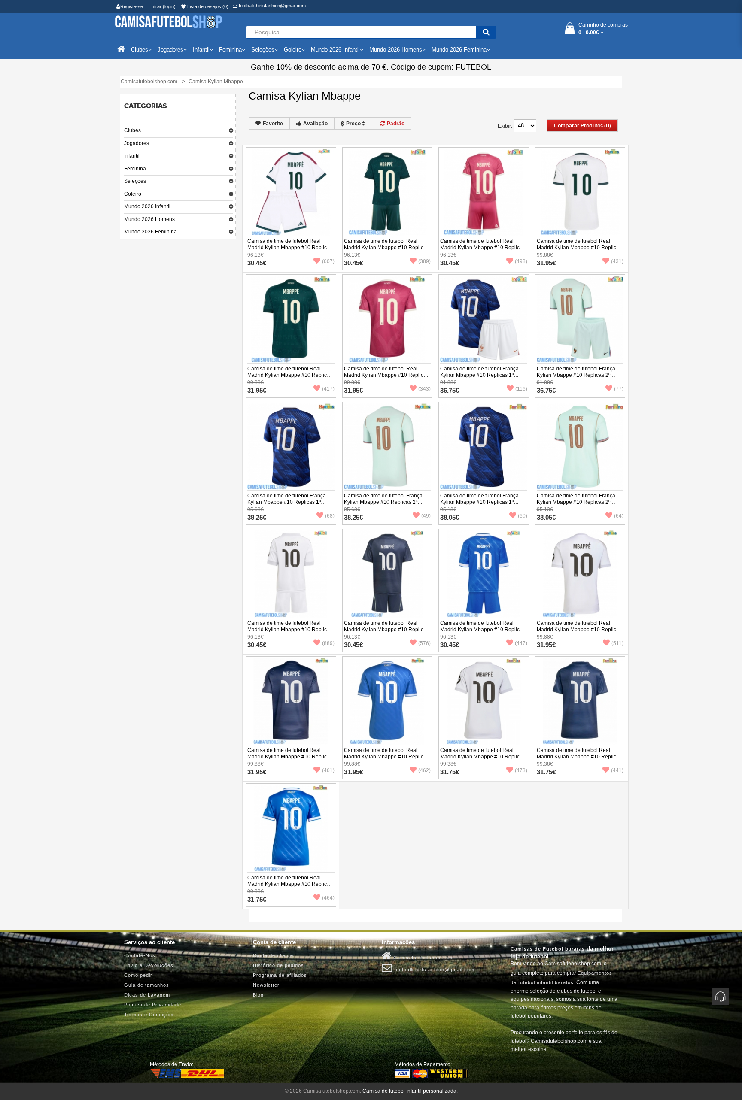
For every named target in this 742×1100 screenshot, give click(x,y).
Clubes (132, 130)
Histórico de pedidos (278, 965)
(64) (618, 516)
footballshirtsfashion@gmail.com (271, 5)
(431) (617, 261)
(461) (328, 770)
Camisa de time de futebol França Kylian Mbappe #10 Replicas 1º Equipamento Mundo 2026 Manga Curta (287, 505)
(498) (521, 261)
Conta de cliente (273, 955)
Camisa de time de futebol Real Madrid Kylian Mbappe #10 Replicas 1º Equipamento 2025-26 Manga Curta (579, 632)
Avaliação (315, 124)
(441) (617, 770)
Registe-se (131, 6)
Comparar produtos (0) (582, 125)
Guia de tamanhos (146, 985)
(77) (618, 389)
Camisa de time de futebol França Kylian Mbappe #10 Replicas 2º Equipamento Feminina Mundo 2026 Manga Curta (579, 505)
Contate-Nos (139, 955)
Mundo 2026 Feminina (150, 232)
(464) (328, 898)
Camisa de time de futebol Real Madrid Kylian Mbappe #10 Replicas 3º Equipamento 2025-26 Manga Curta (386, 760)
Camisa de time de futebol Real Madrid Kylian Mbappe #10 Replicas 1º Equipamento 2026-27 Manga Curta (579, 251)
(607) (328, 261)
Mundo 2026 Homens (149, 219)
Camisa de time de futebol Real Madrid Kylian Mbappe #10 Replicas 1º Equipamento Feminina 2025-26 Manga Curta (482, 760)
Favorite (273, 124)
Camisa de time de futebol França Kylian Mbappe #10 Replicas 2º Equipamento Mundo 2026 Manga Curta (384, 505)
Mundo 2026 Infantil (147, 206)
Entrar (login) (162, 6)
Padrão (395, 124)
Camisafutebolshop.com (422, 957)
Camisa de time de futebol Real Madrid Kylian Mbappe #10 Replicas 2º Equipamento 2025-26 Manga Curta (289, 760)
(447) (521, 643)
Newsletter (266, 985)
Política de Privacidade (152, 1004)
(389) (424, 261)
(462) (424, 770)
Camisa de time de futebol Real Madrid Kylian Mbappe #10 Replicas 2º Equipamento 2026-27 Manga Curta (289, 378)
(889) (328, 643)
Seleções (135, 181)
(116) (521, 389)
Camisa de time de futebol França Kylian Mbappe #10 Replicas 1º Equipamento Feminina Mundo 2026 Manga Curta (483, 505)
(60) (522, 516)
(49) (426, 516)
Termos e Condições (149, 1014)
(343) (424, 389)
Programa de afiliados (280, 975)
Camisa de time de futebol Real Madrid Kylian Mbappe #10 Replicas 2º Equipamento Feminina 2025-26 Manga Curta (579, 760)
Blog (258, 994)
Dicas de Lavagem (147, 994)
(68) (330, 516)
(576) (424, 643)
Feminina (135, 169)
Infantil (132, 156)
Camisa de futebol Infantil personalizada (409, 1091)
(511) (617, 643)
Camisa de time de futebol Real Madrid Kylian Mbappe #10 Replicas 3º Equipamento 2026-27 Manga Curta (386, 378)
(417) (328, 389)
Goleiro (132, 194)
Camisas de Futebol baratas (548, 949)
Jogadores (136, 143)
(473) (521, 770)
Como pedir (138, 975)
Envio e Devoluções (148, 965)
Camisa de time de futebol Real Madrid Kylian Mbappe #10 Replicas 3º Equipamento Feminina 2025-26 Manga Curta (289, 887)
